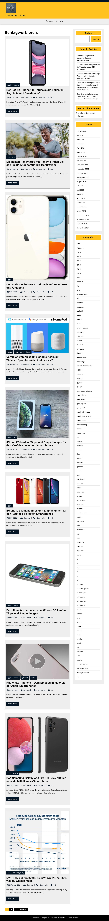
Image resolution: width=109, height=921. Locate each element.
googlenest (81, 408)
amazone (80, 307)
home (28, 352)
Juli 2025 (80, 186)
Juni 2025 (80, 190)
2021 (79, 277)
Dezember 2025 (83, 165)
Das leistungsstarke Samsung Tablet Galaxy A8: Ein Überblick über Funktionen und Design (88, 96)
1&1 (78, 244)
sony (78, 635)
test (78, 656)
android (80, 311)
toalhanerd (26, 97)
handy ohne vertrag (84, 416)
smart (79, 622)
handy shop (81, 420)
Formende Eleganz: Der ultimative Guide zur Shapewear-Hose (85, 57)
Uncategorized (12, 773)
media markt (81, 513)
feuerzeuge (81, 361)
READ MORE (13, 111)
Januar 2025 (81, 211)
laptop (79, 488)
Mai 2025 (80, 194)
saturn (16, 85)
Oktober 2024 (82, 224)
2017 (79, 261)
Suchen (88, 33)
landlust (80, 483)
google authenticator (84, 391)
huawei (79, 441)
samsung (80, 584)
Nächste (23, 910)
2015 (79, 252)
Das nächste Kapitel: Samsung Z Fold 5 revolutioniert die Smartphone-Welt (88, 75)
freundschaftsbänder (84, 366)
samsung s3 (81, 593)
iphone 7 (80, 458)
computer (80, 349)
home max (81, 433)
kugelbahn (81, 479)
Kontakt (59, 21)
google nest (81, 399)
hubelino (80, 445)
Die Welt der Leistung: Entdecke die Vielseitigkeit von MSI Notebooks (88, 67)
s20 (78, 559)
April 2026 (81, 148)
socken (79, 626)
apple (9, 85)
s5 (78, 572)
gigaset (79, 382)
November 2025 (83, 169)
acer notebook (82, 294)
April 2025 (81, 198)
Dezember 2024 (83, 215)
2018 (79, 265)
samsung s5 (81, 597)
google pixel (81, 403)
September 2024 (83, 228)
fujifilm (79, 370)
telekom (80, 651)
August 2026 (81, 131)
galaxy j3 (80, 378)
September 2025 (83, 177)
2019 (79, 269)
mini (78, 525)
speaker (80, 639)
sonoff (79, 630)
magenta (80, 509)
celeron (79, 340)
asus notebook (82, 328)
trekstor (80, 660)
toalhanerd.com (15, 15)
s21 (78, 563)
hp (78, 437)
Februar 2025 (82, 207)
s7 (78, 580)
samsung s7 (81, 605)
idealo (79, 450)
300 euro (80, 282)
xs (15, 437)
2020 (79, 273)
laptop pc (80, 492)
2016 (79, 256)
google (9, 352)
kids (78, 475)
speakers (80, 643)
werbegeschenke (83, 672)
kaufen (16, 605)
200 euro (80, 248)
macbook (80, 504)
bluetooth (80, 336)
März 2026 (81, 152)
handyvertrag (82, 425)
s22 (8, 873)
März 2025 (81, 203)
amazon (80, 303)
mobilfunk (11, 157)
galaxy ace (80, 374)
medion (79, 517)
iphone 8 (25, 678)
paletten (80, 546)
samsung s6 (81, 601)
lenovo (79, 496)
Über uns (49, 21)
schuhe (79, 614)
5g (78, 286)
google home (19, 352)
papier (79, 555)
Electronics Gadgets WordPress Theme (47, 918)
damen (79, 353)
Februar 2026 (82, 156)
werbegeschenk (82, 668)
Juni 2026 (80, 139)
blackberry (81, 332)
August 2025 (81, 181)
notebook (80, 542)
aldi (78, 298)
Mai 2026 (80, 144)
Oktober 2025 (82, 173)
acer (78, 290)
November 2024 (83, 219)
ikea (78, 454)
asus (78, 324)
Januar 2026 (81, 161)
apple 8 (16, 678)
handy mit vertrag (83, 412)
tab (78, 647)
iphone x (80, 467)
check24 (80, 345)
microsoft (80, 521)
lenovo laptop (82, 500)
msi (78, 534)
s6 (78, 576)
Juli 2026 (80, 135)
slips (78, 618)
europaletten (81, 357)
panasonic (80, 551)
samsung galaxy (18, 873)
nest (78, 538)
